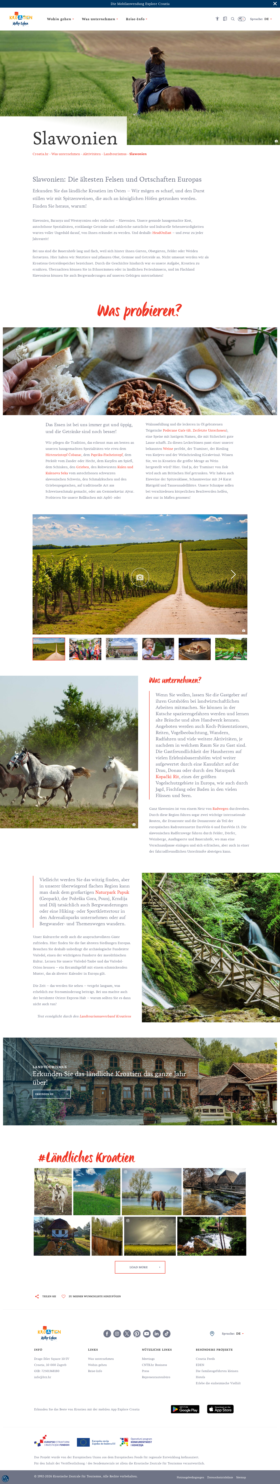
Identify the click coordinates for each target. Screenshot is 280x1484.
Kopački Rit (167, 776)
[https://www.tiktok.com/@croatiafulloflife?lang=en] (166, 1333)
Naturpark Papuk (112, 892)
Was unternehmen (101, 1359)
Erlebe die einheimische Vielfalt (218, 1383)
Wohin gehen (97, 1365)
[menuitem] (185, 1409)
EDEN (200, 1365)
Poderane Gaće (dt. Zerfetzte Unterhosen (194, 430)
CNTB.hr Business (154, 1365)
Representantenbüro (156, 1377)
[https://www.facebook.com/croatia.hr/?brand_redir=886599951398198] (107, 1333)
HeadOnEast (161, 233)
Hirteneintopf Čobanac (63, 455)
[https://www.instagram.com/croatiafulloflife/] (117, 1333)
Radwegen (221, 809)
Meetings (148, 1359)
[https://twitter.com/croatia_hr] (127, 1333)
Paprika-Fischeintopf (107, 455)
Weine (168, 449)
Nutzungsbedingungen (190, 1477)
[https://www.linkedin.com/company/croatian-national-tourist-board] (157, 1333)
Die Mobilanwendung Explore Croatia (140, 4)
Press (145, 1371)
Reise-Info (95, 1371)
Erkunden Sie (44, 1094)
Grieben (82, 467)
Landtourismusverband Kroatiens (105, 1016)
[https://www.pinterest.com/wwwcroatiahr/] (137, 1333)
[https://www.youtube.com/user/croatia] (147, 1333)
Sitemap (241, 1477)
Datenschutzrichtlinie (220, 1477)
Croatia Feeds (205, 1359)
